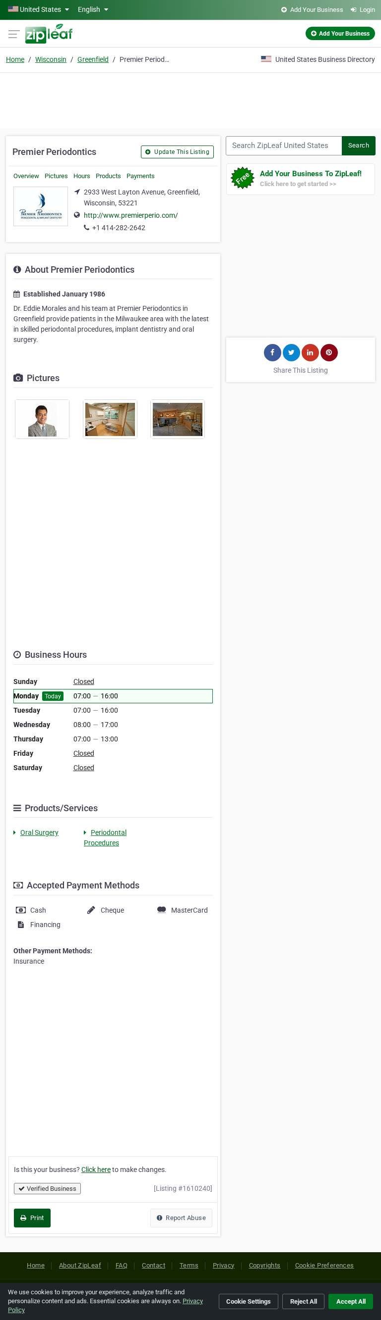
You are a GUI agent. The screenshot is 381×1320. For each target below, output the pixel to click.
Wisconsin (50, 59)
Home (15, 59)
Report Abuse (185, 1218)
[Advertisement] (190, 99)
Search (358, 145)
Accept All (351, 1301)
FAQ (121, 1265)
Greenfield (93, 59)
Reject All (303, 1301)
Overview (26, 176)
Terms (189, 1265)
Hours (81, 176)
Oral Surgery (39, 832)
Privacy (224, 1265)
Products (108, 176)
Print (36, 1218)
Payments (141, 176)
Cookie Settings (248, 1301)
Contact (153, 1265)
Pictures (56, 176)
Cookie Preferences (324, 1265)
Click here (96, 1169)
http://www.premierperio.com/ (131, 215)
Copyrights (265, 1265)
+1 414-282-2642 (118, 228)
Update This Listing (181, 151)
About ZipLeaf (80, 1265)
